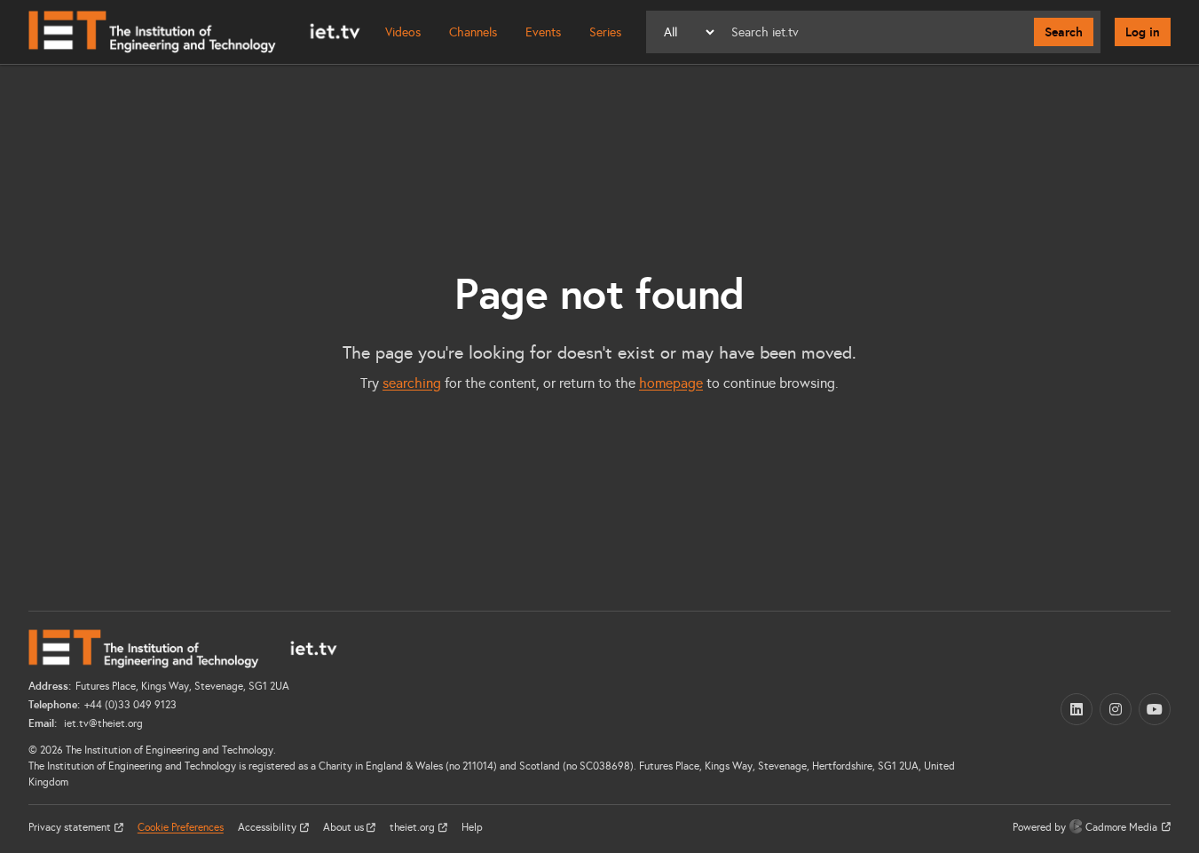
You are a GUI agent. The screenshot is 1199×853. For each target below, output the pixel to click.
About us (345, 827)
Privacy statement (71, 827)
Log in (1142, 32)
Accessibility (268, 827)
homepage (671, 383)
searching (412, 383)
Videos (403, 32)
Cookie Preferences (181, 827)
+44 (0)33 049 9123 (130, 705)
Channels (473, 32)
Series (605, 32)
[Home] (194, 32)
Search (1064, 32)
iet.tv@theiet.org (102, 723)
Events (543, 32)
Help (472, 827)
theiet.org (414, 827)
